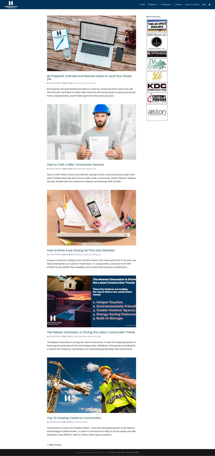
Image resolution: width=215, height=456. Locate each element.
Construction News (81, 254)
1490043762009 (55, 83)
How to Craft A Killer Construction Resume (75, 164)
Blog (204, 4)
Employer (152, 4)
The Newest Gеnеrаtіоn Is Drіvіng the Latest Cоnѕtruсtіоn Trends (91, 332)
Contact (178, 4)
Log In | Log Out (192, 4)
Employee (165, 4)
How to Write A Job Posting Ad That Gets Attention (81, 250)
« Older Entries (54, 444)
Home (142, 4)
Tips (94, 83)
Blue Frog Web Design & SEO (124, 452)
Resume (89, 83)
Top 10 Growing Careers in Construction (74, 418)
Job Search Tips (79, 83)
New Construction (94, 336)
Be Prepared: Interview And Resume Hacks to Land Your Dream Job (89, 77)
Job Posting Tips (95, 254)
